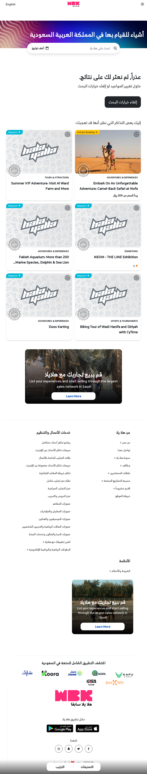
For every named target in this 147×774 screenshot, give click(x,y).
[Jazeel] (75, 673)
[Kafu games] (124, 675)
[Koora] (50, 673)
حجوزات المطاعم (61, 503)
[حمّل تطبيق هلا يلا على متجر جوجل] (60, 729)
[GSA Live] (91, 683)
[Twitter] (78, 749)
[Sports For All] (115, 683)
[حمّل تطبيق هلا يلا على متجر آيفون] (87, 729)
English (11, 4)
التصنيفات (87, 766)
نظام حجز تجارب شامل (58, 480)
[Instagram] (59, 749)
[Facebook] (88, 749)
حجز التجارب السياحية (59, 488)
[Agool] (99, 673)
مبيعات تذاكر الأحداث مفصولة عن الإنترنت (48, 465)
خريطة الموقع (122, 496)
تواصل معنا (124, 450)
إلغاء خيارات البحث (123, 102)
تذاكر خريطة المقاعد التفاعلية (54, 473)
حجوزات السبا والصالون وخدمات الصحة (49, 534)
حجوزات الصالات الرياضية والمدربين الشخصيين (46, 526)
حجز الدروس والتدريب (59, 496)
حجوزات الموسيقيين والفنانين (54, 518)
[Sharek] (27, 673)
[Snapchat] (69, 749)
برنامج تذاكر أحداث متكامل (56, 442)
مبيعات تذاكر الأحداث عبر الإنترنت (52, 450)
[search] (115, 48)
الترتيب (60, 766)
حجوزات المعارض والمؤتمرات (55, 511)
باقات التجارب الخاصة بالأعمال (54, 457)
